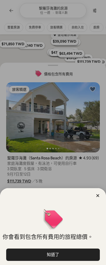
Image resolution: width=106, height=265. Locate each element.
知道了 (53, 254)
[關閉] (98, 196)
